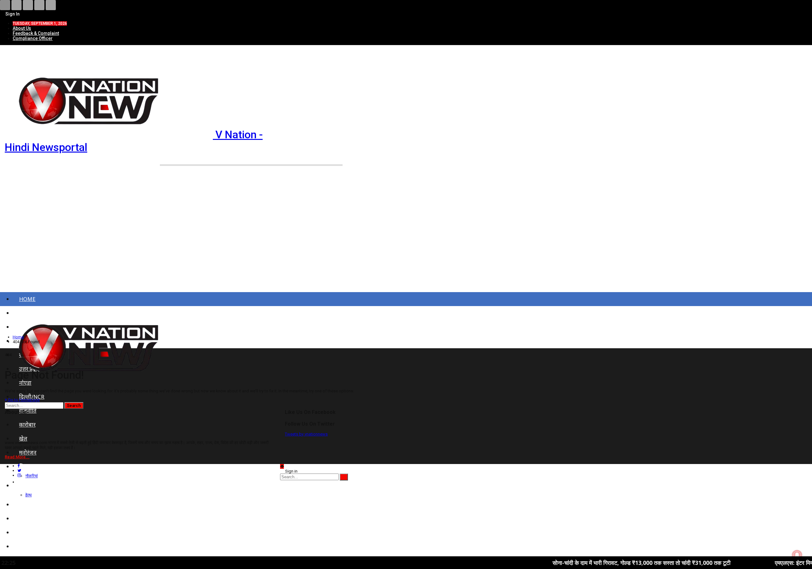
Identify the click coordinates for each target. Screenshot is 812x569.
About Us (22, 28)
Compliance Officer (33, 38)
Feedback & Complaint (36, 33)
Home (27, 299)
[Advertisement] (406, 237)
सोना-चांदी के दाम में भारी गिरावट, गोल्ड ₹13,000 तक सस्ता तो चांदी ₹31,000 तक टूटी (613, 562)
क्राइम (25, 504)
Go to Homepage (23, 399)
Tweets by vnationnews (306, 434)
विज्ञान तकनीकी (35, 546)
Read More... (17, 457)
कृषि (23, 518)
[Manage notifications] (797, 555)
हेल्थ (28, 495)
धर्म (22, 532)
